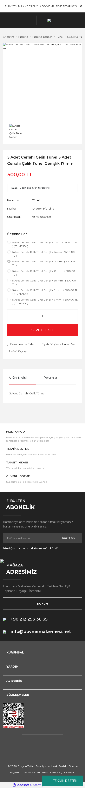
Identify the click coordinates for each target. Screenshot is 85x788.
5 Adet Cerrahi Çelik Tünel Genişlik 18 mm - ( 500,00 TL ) (43, 272)
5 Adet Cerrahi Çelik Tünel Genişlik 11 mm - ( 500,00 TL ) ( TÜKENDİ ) (45, 244)
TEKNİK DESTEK (65, 781)
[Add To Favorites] (20, 344)
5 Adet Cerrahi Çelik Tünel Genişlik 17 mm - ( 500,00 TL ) (43, 263)
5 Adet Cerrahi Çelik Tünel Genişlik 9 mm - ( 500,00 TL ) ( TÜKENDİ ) (45, 301)
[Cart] (43, 20)
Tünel (36, 200)
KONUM (42, 603)
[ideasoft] (21, 785)
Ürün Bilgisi (18, 377)
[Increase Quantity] (72, 316)
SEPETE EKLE (42, 330)
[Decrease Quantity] (12, 316)
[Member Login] (39, 20)
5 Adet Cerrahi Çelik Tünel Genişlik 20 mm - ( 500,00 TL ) (44, 282)
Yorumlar (50, 377)
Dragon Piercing (43, 208)
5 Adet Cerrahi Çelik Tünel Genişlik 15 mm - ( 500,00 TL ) (43, 253)
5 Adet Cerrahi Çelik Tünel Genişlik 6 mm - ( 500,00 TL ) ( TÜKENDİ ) (45, 292)
